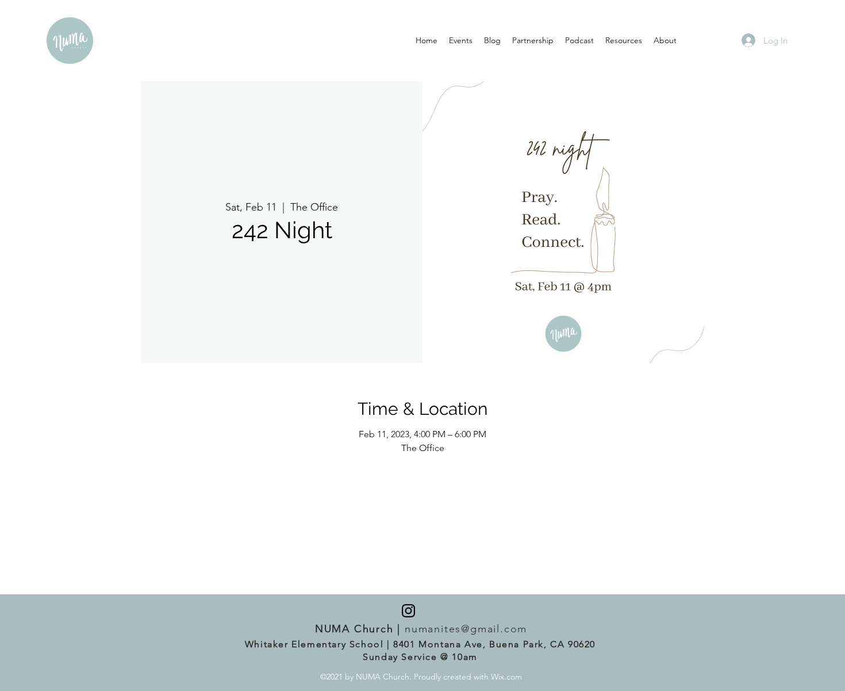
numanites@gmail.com (466, 629)
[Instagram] (408, 611)
